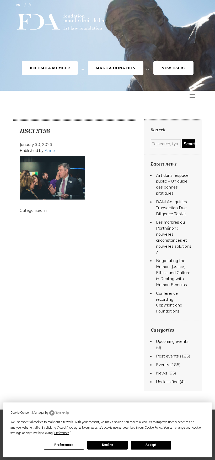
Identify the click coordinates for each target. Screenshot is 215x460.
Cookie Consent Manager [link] (27, 412)
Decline (107, 445)
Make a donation (116, 68)
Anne (50, 150)
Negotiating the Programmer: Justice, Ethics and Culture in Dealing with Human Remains (173, 272)
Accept (151, 445)
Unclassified (167, 381)
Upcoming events (172, 341)
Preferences (63, 445)
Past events (167, 356)
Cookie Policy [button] (153, 427)
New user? (173, 68)
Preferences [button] (61, 433)
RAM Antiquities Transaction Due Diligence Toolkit (171, 207)
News (161, 373)
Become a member (50, 68)
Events (162, 364)
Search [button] (189, 143)
